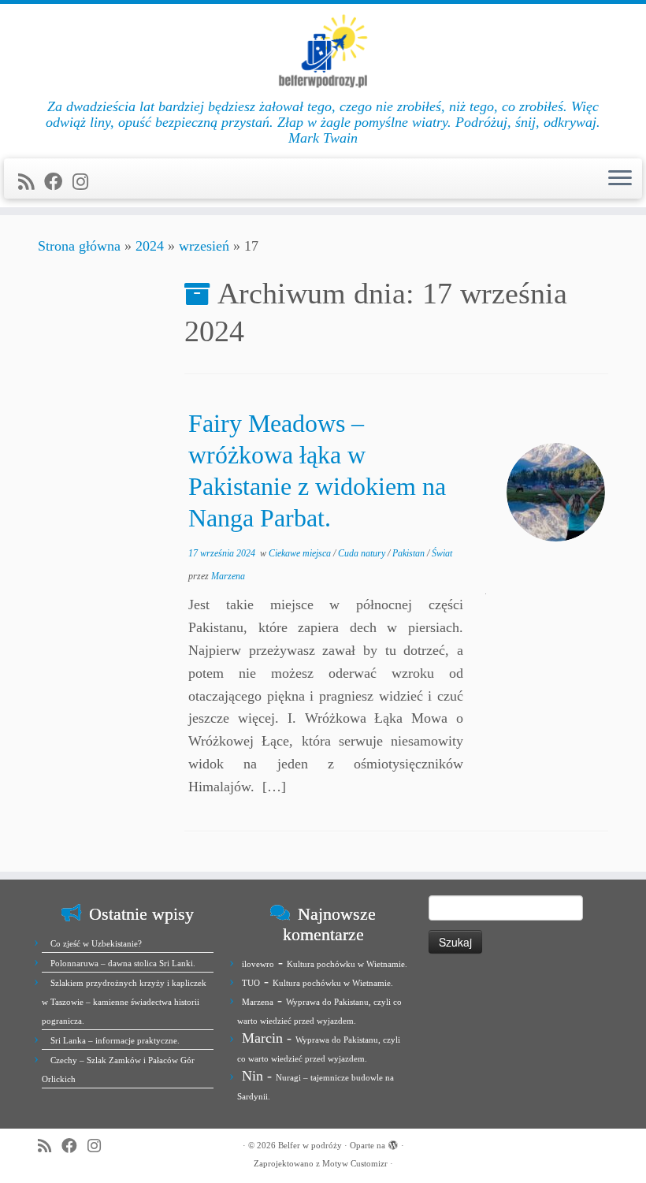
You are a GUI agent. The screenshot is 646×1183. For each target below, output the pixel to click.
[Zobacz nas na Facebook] (58, 182)
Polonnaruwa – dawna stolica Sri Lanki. (122, 963)
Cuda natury (363, 553)
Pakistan (409, 553)
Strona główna (79, 246)
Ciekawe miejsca (301, 553)
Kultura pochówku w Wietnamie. (347, 964)
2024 (150, 246)
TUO (251, 983)
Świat (442, 553)
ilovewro (258, 964)
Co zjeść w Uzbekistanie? (96, 943)
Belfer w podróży (310, 1145)
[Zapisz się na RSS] (31, 182)
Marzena (228, 576)
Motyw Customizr (355, 1163)
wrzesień (204, 246)
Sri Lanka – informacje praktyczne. (115, 1040)
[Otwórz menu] (620, 179)
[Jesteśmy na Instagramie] (85, 182)
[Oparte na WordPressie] (393, 1142)
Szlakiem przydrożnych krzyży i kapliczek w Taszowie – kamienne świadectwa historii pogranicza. (124, 1001)
